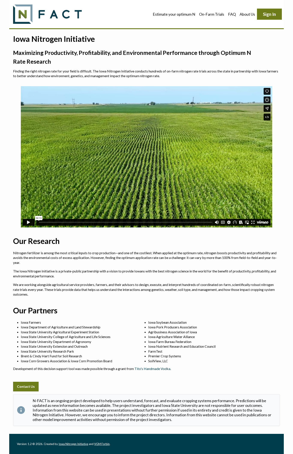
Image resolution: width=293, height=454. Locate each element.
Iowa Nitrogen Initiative (73, 444)
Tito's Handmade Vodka (152, 369)
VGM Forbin (102, 444)
